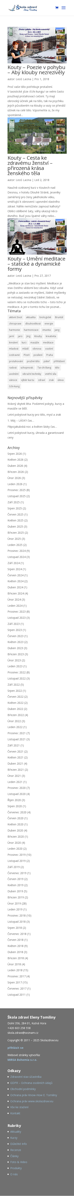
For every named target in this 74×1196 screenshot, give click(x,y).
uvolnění (14, 374)
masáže (34, 342)
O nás (14, 1174)
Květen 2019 (15, 885)
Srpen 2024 (14, 569)
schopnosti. (27, 367)
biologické (45, 317)
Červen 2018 (15, 940)
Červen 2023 (15, 636)
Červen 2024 (15, 575)
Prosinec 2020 (16, 788)
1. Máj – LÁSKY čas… (20, 420)
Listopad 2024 (16, 557)
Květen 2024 (15, 581)
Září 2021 (13, 745)
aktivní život (15, 317)
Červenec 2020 (16, 812)
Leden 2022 (14, 727)
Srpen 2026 (14, 454)
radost (13, 367)
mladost (13, 348)
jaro (20, 336)
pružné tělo (33, 361)
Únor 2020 (14, 843)
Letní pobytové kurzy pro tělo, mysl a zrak (34, 414)
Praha (49, 355)
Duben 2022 (15, 709)
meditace (48, 342)
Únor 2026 (14, 478)
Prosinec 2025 (16, 490)
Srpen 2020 (14, 806)
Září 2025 (13, 502)
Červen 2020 (15, 818)
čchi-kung (14, 386)
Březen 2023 (15, 654)
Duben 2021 (15, 763)
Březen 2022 (15, 715)
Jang (57, 330)
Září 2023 (13, 624)
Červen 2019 (15, 879)
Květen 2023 (15, 642)
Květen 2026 (15, 459)
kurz (24, 342)
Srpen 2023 (14, 630)
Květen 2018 (15, 946)
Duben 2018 (15, 952)
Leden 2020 (14, 848)
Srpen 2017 (14, 982)
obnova (37, 348)
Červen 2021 (15, 751)
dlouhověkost (33, 323)
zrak (51, 380)
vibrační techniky (31, 374)
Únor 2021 (14, 776)
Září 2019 (13, 867)
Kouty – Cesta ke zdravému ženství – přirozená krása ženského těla (29, 165)
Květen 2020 (15, 824)
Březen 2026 (15, 472)
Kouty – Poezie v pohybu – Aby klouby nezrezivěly (36, 70)
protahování (16, 361)
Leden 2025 (14, 545)
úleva (61, 380)
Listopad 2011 (16, 994)
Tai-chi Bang (44, 367)
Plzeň (27, 355)
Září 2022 (13, 684)
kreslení (13, 342)
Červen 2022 (15, 696)
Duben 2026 (15, 466)
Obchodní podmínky (23, 1089)
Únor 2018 (14, 964)
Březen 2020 (15, 836)
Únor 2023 (14, 660)
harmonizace (31, 330)
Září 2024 (13, 563)
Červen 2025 (15, 514)
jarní (11, 336)
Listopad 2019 (16, 861)
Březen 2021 (15, 769)
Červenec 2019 (16, 873)
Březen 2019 (15, 897)
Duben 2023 (15, 648)
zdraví (41, 380)
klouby (38, 336)
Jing (28, 336)
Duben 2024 (15, 587)
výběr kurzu (27, 380)
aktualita (31, 317)
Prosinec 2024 (16, 551)
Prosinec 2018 (16, 915)
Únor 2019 (14, 903)
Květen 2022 (15, 703)
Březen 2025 (15, 532)
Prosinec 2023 (16, 611)
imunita (46, 330)
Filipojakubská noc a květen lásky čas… (32, 426)
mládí (25, 348)
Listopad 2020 (16, 794)
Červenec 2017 (16, 988)
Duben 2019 (15, 891)
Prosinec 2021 (16, 733)
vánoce (13, 380)
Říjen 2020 (14, 800)
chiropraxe (15, 323)
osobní (49, 348)
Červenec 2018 (16, 934)
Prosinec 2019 (16, 855)
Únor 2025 (14, 539)
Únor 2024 (14, 599)
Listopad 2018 (16, 921)
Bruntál (59, 317)
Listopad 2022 (16, 678)
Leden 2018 (14, 970)
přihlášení (59, 361)
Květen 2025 (15, 520)
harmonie (14, 330)
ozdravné (14, 355)
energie (49, 323)
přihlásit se (15, 1048)
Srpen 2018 (14, 928)
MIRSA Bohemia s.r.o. (22, 1060)
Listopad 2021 (16, 739)
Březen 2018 (15, 958)
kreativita (51, 336)
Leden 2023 (14, 666)
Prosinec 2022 (16, 672)
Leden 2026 (14, 484)
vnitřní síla (50, 374)
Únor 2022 (14, 721)
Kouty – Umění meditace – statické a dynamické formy (36, 263)
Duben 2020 (15, 830)
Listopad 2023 (16, 618)
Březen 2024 (15, 593)
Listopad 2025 (16, 496)
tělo (57, 367)
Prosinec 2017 (16, 976)
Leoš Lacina (23, 79)
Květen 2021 (15, 757)
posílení (38, 355)
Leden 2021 (14, 782)
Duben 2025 (15, 526)
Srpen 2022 (14, 691)
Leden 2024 (14, 605)
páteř (47, 361)
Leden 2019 (14, 909)
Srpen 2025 (14, 508)
